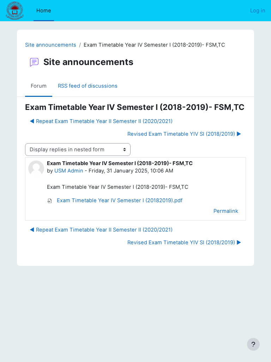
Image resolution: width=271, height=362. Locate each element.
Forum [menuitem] (39, 86)
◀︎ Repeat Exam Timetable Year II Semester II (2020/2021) (101, 121)
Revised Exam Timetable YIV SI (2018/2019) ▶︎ (184, 134)
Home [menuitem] (43, 10)
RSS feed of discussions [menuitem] (88, 86)
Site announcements (50, 45)
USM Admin (68, 171)
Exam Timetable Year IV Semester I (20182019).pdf (118, 200)
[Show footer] (253, 344)
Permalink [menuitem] (225, 211)
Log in (257, 10)
